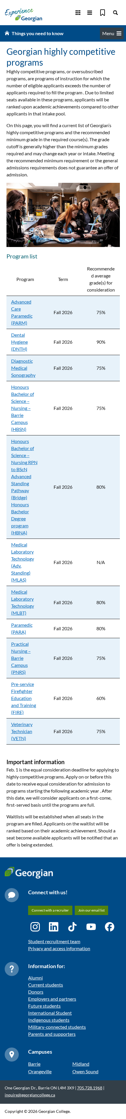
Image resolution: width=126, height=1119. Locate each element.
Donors (35, 991)
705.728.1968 (89, 1087)
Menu (108, 33)
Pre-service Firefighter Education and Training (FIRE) (23, 698)
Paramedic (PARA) (22, 628)
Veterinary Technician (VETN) (22, 731)
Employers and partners (52, 999)
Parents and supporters (52, 1034)
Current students (45, 984)
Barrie (34, 1064)
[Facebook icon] (109, 926)
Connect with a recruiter (50, 910)
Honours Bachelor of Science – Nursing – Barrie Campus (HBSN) (22, 408)
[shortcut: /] (115, 13)
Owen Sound (85, 1071)
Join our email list (91, 910)
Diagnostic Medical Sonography (23, 368)
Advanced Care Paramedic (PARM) (22, 312)
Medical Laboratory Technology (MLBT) (22, 602)
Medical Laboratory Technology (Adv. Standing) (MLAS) (22, 562)
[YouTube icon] (91, 926)
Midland (80, 1064)
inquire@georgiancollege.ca (30, 1094)
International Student (50, 1013)
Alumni (35, 977)
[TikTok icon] (72, 926)
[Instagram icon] (35, 926)
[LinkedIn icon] (53, 926)
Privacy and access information (59, 948)
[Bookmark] (103, 13)
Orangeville (40, 1071)
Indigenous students (48, 1020)
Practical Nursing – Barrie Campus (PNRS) (21, 658)
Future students (44, 1006)
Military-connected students (57, 1027)
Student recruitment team (54, 941)
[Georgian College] (23, 15)
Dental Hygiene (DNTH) (19, 342)
